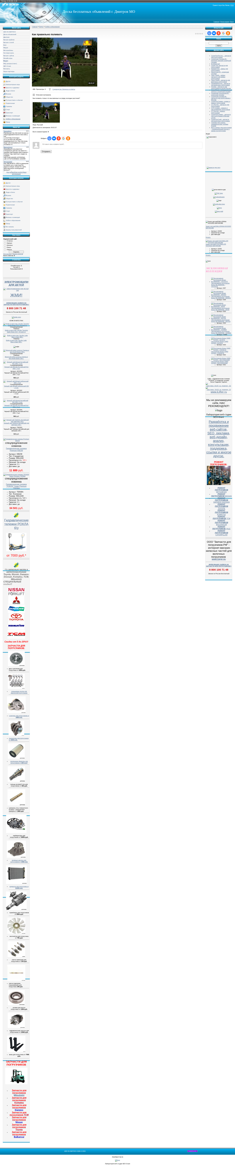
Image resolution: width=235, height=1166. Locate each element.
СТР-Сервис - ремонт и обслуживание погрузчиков (220, 108)
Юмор (8, 122)
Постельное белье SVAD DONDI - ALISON (219, 342)
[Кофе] (16, 317)
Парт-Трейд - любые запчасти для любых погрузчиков (218, 76)
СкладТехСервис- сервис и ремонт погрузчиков (220, 102)
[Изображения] (46, 112)
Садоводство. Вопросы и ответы (63, 89)
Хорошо (9, 243)
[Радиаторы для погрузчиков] (16, 883)
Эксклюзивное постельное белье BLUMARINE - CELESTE (220, 284)
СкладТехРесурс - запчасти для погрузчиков (221, 56)
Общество (9, 97)
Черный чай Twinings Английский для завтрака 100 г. (16, 424)
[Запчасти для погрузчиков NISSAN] (16, 595)
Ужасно (9, 249)
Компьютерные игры (13, 84)
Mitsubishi (19, 1092)
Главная (216, 21)
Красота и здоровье (12, 87)
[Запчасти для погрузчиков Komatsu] (16, 629)
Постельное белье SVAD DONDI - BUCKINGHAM (219, 362)
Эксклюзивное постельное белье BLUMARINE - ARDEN (221, 297)
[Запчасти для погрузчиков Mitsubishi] (16, 603)
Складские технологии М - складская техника (220, 94)
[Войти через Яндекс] (59, 138)
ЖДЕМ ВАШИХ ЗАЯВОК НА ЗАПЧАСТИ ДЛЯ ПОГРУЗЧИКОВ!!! (16, 303)
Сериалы (9, 106)
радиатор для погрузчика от (19, 887)
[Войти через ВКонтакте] (54, 138)
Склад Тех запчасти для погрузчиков (219, 66)
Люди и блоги (10, 91)
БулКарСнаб (215, 64)
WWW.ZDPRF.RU (219, 559)
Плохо (9, 247)
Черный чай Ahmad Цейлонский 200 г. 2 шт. (16, 387)
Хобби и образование (13, 119)
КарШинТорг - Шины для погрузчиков (219, 69)
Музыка (8, 94)
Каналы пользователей (14, 230)
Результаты (7, 254)
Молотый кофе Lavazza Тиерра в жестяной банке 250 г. (16, 357)
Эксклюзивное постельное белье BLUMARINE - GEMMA (221, 332)
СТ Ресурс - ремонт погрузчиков (218, 112)
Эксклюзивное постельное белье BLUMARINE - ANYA (220, 309)
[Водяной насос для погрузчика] (16, 857)
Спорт (8, 109)
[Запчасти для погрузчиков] (16, 1084)
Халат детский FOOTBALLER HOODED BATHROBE (216, 245)
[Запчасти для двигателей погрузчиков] (16, 688)
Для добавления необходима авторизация (16, 173)
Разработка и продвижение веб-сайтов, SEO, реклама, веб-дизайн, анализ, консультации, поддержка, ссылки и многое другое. (218, 439)
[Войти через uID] (49, 138)
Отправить (46, 152)
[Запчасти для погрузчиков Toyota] (16, 620)
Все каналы (10, 227)
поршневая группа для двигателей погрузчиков (19, 692)
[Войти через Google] (63, 138)
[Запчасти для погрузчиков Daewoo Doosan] (16, 612)
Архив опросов (18, 254)
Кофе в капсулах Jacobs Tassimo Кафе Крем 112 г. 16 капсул (16, 331)
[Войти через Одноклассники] (68, 138)
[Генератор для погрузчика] (16, 735)
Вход (232, 21)
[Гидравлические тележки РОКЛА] (16, 550)
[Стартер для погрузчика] (16, 712)
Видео (41, 26)
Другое (8, 81)
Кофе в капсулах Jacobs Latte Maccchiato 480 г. (16, 341)
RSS (232, 5)
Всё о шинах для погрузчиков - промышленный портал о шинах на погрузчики (221, 129)
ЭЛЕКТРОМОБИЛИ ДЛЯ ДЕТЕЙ (16, 283)
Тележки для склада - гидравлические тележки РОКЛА (219, 124)
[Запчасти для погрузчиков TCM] (16, 638)
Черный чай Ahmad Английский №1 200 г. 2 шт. (16, 367)
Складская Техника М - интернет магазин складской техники (221, 60)
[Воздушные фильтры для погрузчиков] (16, 758)
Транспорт (9, 112)
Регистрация (224, 21)
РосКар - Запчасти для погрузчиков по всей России (221, 87)
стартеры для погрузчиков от (19, 716)
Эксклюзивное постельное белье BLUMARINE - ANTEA (220, 320)
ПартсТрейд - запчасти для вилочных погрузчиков (220, 81)
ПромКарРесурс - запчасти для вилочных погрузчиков (220, 84)
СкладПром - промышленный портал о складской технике (221, 90)
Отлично (10, 241)
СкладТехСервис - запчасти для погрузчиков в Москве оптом (221, 116)
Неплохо (10, 245)
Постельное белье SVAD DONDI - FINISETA (219, 352)
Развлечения (10, 103)
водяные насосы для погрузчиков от (19, 861)
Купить (208, 237)
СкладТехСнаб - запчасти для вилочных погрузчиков (220, 120)
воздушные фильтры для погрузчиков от (19, 762)
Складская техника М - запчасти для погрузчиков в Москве (220, 98)
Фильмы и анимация (13, 116)
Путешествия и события (14, 100)
